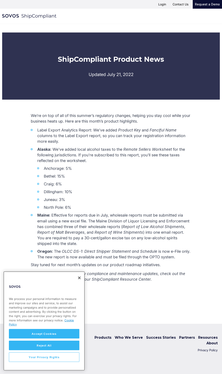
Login (162, 4)
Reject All (44, 345)
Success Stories (161, 337)
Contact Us (180, 4)
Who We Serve (129, 337)
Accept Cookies (44, 333)
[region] (44, 321)
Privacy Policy (208, 350)
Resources (208, 337)
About (212, 343)
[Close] (79, 278)
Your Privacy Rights (44, 357)
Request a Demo (207, 4)
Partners (187, 337)
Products (103, 337)
